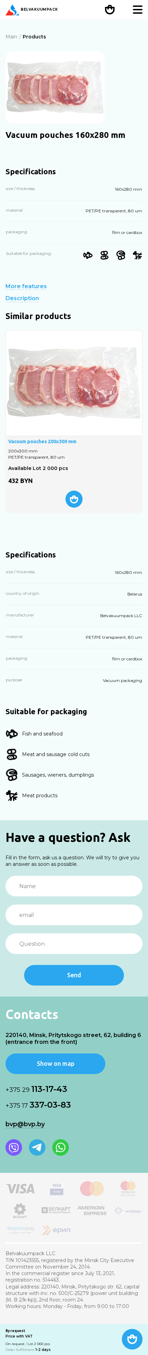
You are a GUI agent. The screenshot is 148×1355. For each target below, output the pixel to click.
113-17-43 (36, 1089)
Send (74, 974)
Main (11, 37)
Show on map (55, 1063)
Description (22, 298)
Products (34, 37)
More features (26, 286)
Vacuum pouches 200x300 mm (42, 441)
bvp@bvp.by (25, 1124)
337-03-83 (38, 1105)
